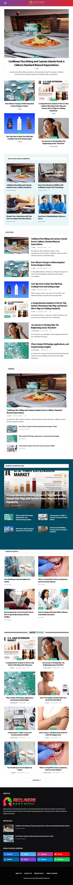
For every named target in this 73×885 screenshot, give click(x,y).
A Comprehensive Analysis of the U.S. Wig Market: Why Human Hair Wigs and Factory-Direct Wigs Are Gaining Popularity (53, 107)
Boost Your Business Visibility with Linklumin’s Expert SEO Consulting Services (50, 186)
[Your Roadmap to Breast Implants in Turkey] (19, 566)
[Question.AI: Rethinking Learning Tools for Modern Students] (42, 529)
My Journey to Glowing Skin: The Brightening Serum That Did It (53, 142)
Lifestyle (53, 729)
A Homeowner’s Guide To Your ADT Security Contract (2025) (36, 446)
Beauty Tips (53, 137)
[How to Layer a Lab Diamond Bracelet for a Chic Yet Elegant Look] (53, 718)
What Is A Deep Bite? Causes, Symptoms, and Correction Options (53, 580)
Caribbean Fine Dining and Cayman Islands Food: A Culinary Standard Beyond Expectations (37, 63)
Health (19, 132)
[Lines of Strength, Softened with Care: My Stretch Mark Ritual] (53, 683)
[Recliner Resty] (36, 3)
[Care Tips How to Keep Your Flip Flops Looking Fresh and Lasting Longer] (19, 123)
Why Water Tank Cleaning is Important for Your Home (25, 530)
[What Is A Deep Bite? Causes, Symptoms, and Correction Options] (53, 566)
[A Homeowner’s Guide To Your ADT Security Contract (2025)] (12, 448)
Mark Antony (36, 350)
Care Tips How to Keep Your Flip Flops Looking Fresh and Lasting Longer (19, 137)
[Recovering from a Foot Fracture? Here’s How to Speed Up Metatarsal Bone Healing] (19, 599)
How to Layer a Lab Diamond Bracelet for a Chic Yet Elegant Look (53, 734)
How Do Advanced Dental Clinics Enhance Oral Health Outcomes (53, 613)
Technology (8, 357)
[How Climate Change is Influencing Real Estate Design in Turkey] (19, 90)
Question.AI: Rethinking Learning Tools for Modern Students (58, 530)
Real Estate (19, 100)
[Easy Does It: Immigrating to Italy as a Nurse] (52, 204)
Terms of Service (52, 873)
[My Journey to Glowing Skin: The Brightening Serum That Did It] (53, 128)
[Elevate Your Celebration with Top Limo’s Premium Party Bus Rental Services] (21, 204)
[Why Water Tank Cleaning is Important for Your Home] (8, 529)
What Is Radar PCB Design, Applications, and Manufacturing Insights (50, 345)
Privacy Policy (39, 873)
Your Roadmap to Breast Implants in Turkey (17, 580)
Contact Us (28, 873)
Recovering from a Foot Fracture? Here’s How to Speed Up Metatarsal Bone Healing (19, 614)
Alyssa (14, 772)
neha (20, 109)
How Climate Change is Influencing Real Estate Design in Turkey (19, 104)
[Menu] (5, 3)
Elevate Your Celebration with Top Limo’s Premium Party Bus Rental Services (19, 217)
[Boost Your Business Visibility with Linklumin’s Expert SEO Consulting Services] (52, 172)
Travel (36, 57)
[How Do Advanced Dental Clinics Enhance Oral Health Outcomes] (53, 599)
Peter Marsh (54, 146)
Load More (35, 780)
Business (53, 100)
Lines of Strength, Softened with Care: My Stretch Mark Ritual (53, 699)
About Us (19, 873)
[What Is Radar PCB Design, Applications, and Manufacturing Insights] (16, 350)
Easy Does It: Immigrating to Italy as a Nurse (51, 217)
